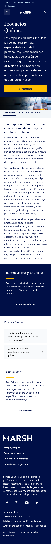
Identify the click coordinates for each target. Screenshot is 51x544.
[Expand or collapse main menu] (7, 12)
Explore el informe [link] (25, 304)
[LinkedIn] (36, 502)
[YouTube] (26, 502)
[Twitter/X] (17, 502)
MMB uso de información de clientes (22, 521)
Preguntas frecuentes (30, 112)
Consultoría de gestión (16, 464)
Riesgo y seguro (12, 447)
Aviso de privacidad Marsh (16, 516)
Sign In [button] (7, 3)
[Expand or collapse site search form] (44, 12)
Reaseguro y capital (14, 453)
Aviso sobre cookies (13, 525)
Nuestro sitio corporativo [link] (24, 3)
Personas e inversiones (16, 458)
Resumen (10, 112)
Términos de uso (11, 511)
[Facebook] (7, 502)
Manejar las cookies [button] (36, 525)
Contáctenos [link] (10, 6)
